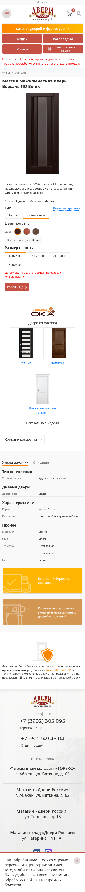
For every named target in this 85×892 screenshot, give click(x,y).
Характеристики (15, 462)
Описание (41, 462)
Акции (22, 39)
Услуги (22, 49)
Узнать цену (17, 287)
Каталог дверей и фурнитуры (40, 28)
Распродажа (63, 39)
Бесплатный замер (65, 49)
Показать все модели (42, 423)
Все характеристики (66, 208)
